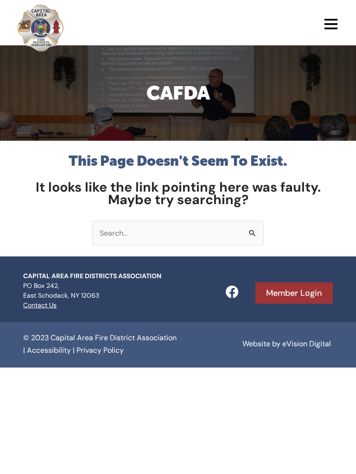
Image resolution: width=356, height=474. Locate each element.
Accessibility (49, 350)
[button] (202, 25)
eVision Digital (306, 344)
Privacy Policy (100, 350)
